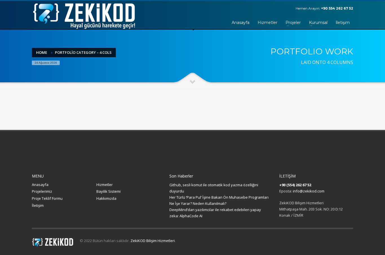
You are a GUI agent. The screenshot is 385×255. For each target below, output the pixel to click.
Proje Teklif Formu (47, 198)
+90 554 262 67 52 (337, 8)
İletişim (38, 205)
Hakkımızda (106, 198)
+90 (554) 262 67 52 (295, 184)
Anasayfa (40, 184)
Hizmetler (104, 184)
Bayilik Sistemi (108, 191)
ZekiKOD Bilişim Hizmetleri (152, 240)
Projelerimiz (42, 191)
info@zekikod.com (308, 191)
